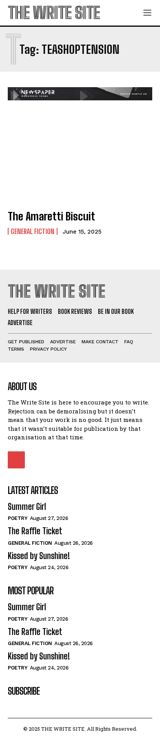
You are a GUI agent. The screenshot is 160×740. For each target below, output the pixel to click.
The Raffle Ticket (35, 531)
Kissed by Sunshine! (39, 556)
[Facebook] (16, 459)
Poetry (17, 518)
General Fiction (32, 231)
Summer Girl (27, 506)
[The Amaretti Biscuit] (80, 159)
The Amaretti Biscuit (51, 216)
